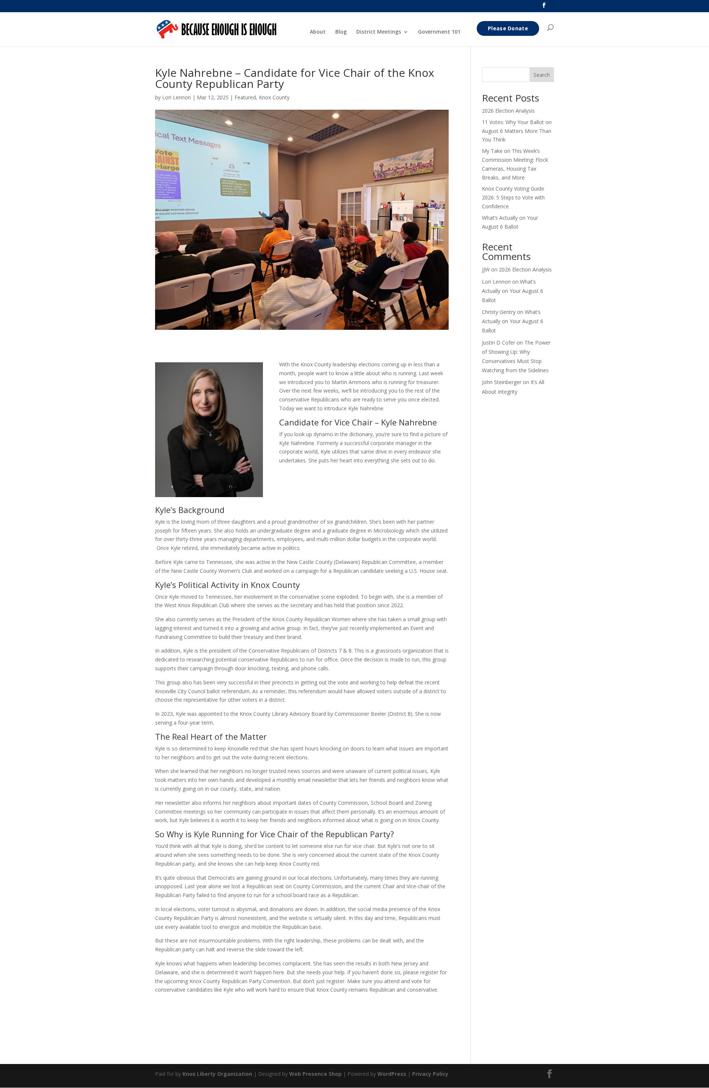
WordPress (391, 1073)
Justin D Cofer (498, 342)
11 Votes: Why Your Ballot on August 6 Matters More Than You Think (517, 131)
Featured (245, 97)
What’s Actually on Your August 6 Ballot (512, 291)
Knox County (274, 97)
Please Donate (508, 28)
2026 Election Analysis (508, 110)
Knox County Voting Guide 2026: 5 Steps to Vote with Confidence (513, 197)
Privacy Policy (430, 1073)
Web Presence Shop (315, 1073)
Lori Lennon (176, 97)
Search (542, 74)
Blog (341, 32)
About (318, 32)
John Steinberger (501, 382)
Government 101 (439, 32)
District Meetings (378, 32)
